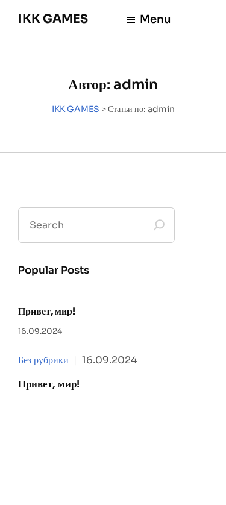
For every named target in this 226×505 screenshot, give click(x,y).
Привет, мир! (46, 311)
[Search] (159, 225)
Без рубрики (43, 360)
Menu (155, 19)
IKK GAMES (53, 19)
